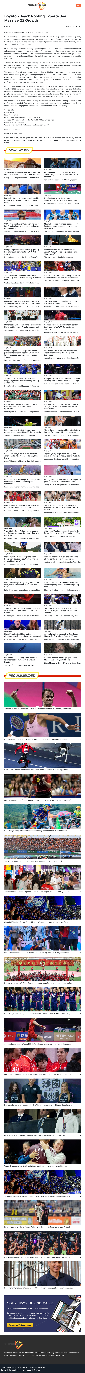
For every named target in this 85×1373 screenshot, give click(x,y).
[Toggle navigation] (78, 5)
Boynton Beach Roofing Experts (27, 49)
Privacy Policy (14, 1370)
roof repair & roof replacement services (54, 65)
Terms (3, 1370)
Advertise (27, 1370)
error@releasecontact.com (14, 140)
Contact (37, 1370)
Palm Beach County (29, 101)
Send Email (13, 115)
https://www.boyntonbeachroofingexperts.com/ (30, 125)
